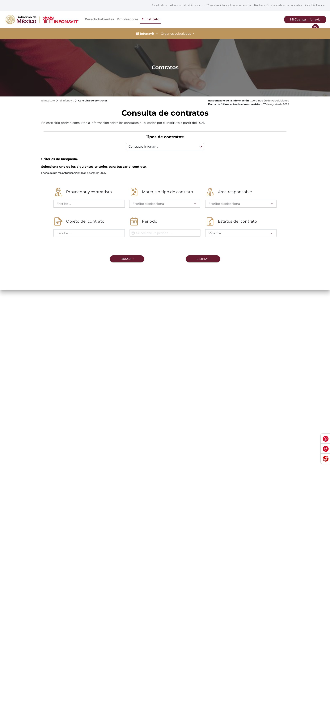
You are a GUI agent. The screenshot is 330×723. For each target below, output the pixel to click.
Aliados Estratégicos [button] (185, 5)
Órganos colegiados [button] (176, 33)
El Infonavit (66, 100)
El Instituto (150, 19)
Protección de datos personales (278, 5)
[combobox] (164, 204)
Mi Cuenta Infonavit (305, 19)
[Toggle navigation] (315, 27)
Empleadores (127, 19)
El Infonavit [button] (145, 33)
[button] (195, 204)
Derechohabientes (99, 19)
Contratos (159, 5)
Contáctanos (315, 5)
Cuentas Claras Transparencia (229, 5)
